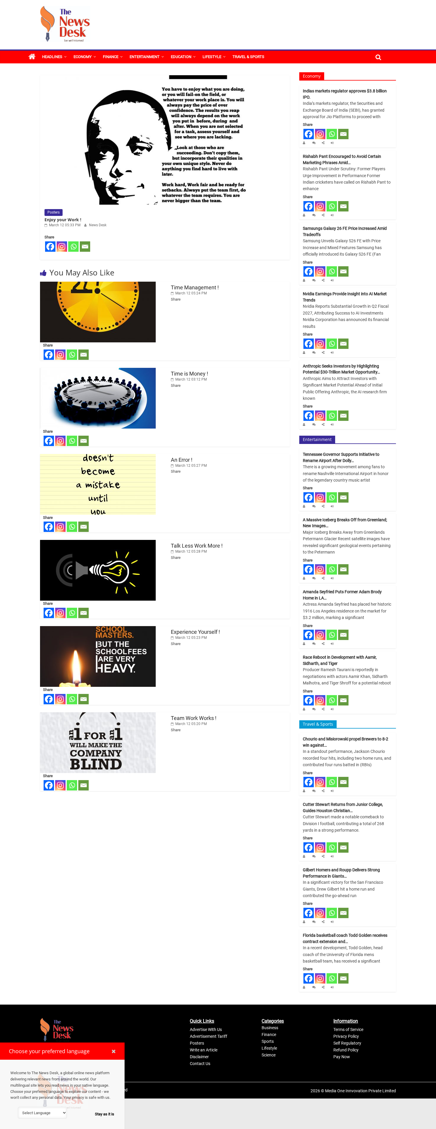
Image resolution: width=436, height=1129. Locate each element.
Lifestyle (212, 56)
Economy (83, 56)
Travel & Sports (248, 56)
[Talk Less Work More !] (98, 543)
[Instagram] (62, 246)
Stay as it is (104, 1114)
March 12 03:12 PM (190, 379)
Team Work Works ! (194, 718)
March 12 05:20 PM (190, 724)
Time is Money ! (189, 374)
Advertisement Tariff (208, 1036)
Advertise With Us (206, 1029)
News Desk (97, 225)
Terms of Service (348, 1029)
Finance (110, 56)
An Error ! (181, 460)
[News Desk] (305, 143)
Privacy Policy (346, 1036)
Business (270, 1027)
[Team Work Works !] (98, 715)
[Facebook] (50, 246)
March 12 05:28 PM (190, 551)
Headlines (52, 56)
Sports (268, 1041)
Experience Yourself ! (195, 632)
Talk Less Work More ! (197, 546)
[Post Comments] (314, 143)
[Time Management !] (98, 284)
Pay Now (341, 1056)
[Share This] (324, 143)
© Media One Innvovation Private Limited (358, 1090)
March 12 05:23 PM (190, 638)
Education (181, 56)
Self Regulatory (347, 1043)
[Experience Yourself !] (98, 629)
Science (269, 1055)
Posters (53, 212)
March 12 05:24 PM (190, 293)
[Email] (85, 246)
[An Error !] (98, 457)
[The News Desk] (32, 57)
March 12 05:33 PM (64, 225)
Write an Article (203, 1050)
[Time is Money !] (98, 370)
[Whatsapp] (73, 246)
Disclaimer (199, 1056)
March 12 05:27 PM (190, 466)
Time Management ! (195, 287)
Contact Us (200, 1063)
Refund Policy (346, 1050)
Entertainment (145, 56)
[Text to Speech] (333, 143)
